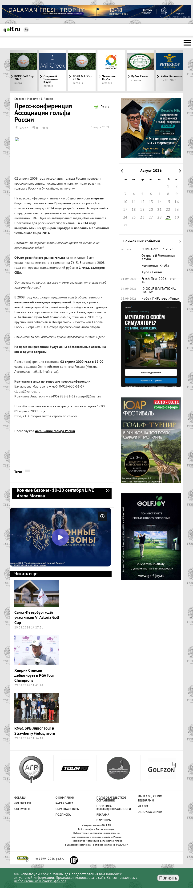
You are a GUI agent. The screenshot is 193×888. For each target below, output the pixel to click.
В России (47, 99)
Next (162, 70)
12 (142, 202)
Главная (19, 99)
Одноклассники (150, 812)
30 (176, 217)
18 (134, 209)
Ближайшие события (177, 241)
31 (125, 225)
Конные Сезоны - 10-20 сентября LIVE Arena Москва (108, 493)
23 (176, 209)
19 (142, 209)
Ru (26, 30)
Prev (31, 70)
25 (134, 217)
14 (159, 202)
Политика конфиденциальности (111, 808)
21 (159, 209)
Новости (32, 99)
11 (134, 202)
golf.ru (22, 859)
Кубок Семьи (151, 272)
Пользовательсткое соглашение (111, 799)
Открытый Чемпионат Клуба (158, 257)
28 (159, 217)
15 (168, 202)
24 (125, 217)
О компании (65, 798)
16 (176, 202)
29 (168, 217)
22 (168, 209)
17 (125, 209)
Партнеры (104, 820)
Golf (12, 29)
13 (151, 202)
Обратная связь (67, 809)
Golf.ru (20, 798)
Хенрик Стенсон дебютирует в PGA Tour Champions (34, 675)
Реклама (102, 815)
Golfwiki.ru (23, 809)
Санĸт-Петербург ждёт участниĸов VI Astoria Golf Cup (36, 617)
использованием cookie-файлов (40, 881)
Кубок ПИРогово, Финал (160, 299)
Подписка (63, 815)
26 (142, 217)
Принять (168, 877)
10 (125, 202)
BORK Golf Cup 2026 (82, 78)
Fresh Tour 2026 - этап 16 (159, 280)
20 (151, 209)
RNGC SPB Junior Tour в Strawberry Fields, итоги (34, 731)
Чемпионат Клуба (109, 78)
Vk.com (143, 806)
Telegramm (146, 800)
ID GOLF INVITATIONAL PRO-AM (158, 290)
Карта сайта (64, 803)
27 (151, 217)
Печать (105, 107)
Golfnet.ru (22, 803)
